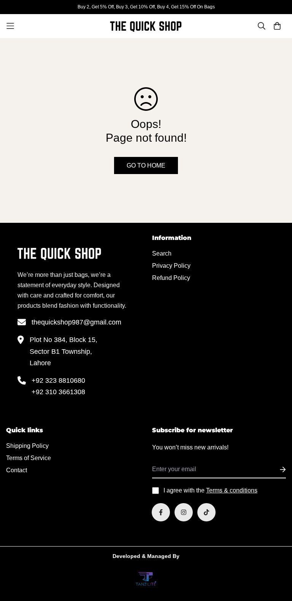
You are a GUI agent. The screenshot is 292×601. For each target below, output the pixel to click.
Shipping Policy (27, 446)
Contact (16, 470)
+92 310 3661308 (58, 392)
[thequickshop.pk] (146, 26)
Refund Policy (171, 278)
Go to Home (146, 165)
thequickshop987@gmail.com (76, 322)
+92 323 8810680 (58, 380)
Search (161, 253)
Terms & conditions (231, 490)
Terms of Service (28, 458)
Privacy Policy (171, 265)
